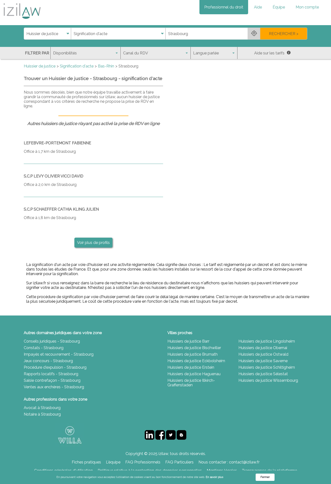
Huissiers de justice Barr (188, 341)
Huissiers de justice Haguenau (194, 374)
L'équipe (113, 462)
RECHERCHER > (283, 33)
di (25, 33)
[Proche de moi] (254, 34)
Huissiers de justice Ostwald (263, 354)
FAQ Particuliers (179, 462)
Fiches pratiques (86, 462)
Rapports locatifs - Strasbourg (51, 374)
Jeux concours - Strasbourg (48, 361)
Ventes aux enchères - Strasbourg (54, 387)
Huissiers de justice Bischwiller (194, 347)
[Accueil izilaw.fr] (22, 20)
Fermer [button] (265, 477)
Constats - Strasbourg (43, 347)
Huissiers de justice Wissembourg (268, 380)
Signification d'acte (77, 66)
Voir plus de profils (93, 242)
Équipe (279, 7)
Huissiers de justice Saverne (263, 361)
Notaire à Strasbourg (42, 414)
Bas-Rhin (106, 66)
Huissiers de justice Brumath (192, 354)
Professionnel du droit (223, 7)
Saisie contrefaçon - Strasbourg (52, 380)
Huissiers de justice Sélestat (263, 374)
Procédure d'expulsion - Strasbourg (55, 367)
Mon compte (307, 7)
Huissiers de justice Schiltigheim (266, 367)
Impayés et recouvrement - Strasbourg (59, 354)
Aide (258, 7)
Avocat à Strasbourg (42, 407)
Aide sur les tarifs (269, 53)
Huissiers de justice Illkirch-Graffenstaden (191, 382)
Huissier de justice (39, 66)
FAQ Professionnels (142, 462)
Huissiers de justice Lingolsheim (266, 341)
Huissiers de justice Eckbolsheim (196, 361)
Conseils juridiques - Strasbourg (52, 341)
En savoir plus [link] (214, 477)
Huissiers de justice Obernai (262, 347)
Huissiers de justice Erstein (190, 367)
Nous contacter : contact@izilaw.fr (229, 462)
